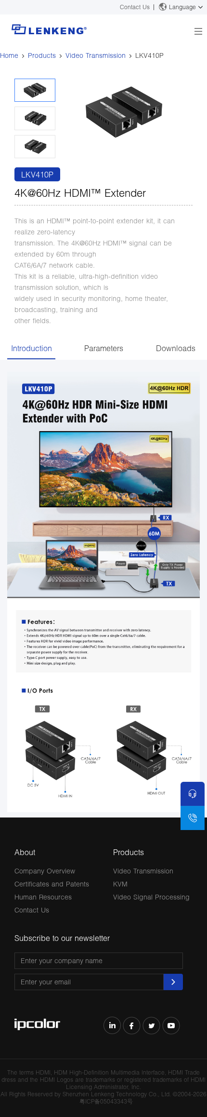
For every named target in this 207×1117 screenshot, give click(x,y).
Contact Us (135, 7)
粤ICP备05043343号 (106, 1101)
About (24, 852)
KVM (120, 884)
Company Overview (44, 871)
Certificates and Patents (51, 884)
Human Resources (43, 897)
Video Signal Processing (151, 897)
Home (9, 55)
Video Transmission (95, 55)
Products (42, 55)
